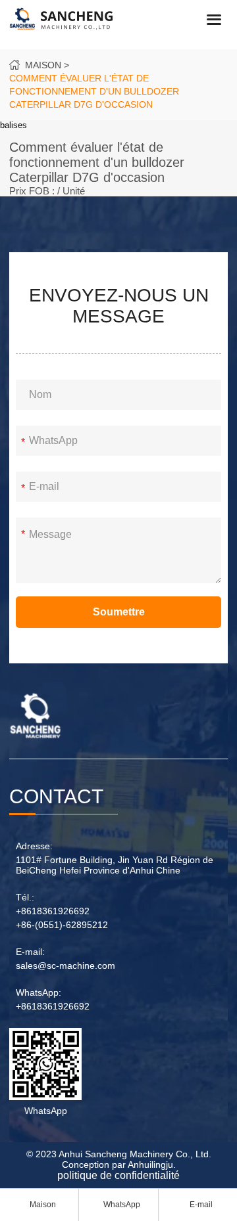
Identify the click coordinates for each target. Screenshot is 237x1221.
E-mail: (30, 951)
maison (43, 65)
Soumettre (119, 611)
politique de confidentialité (118, 1175)
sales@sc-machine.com (65, 965)
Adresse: (34, 846)
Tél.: (25, 897)
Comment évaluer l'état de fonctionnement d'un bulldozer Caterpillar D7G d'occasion (94, 91)
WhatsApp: (38, 992)
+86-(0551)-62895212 (62, 925)
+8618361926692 (53, 911)
